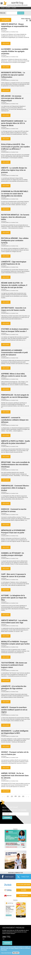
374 (19, 796)
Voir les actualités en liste (27, 20)
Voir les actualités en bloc (30, 20)
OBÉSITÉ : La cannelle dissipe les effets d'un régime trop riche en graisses (14, 170)
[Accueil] (5, 3)
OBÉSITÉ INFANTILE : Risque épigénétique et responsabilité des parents (14, 26)
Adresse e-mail (6, 811)
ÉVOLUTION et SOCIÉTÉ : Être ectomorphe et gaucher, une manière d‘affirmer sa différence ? (15, 146)
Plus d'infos (4, 950)
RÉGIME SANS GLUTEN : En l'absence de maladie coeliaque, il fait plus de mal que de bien (14, 285)
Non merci (16, 952)
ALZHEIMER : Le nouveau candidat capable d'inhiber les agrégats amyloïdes (14, 51)
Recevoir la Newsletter (15, 872)
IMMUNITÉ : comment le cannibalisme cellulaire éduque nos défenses (14, 420)
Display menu (2, 3)
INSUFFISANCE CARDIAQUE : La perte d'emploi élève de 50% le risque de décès (13, 123)
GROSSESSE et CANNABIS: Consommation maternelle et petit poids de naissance (14, 352)
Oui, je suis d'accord (6, 953)
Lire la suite (6, 43)
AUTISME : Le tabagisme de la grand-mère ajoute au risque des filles (13, 597)
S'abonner (7, 817)
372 (12, 796)
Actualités (8, 7)
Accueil (2, 7)
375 (23, 796)
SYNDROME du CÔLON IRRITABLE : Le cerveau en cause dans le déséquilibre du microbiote (15, 193)
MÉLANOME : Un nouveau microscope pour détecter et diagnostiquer (12, 98)
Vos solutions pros (23, 895)
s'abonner (7, 943)
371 (8, 796)
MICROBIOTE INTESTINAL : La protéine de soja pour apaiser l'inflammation (13, 75)
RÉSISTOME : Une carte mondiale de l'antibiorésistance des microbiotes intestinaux (15, 464)
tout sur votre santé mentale (23, 884)
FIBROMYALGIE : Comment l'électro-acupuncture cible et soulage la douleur (15, 488)
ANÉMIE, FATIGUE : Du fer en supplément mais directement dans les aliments (15, 775)
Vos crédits (23, 890)
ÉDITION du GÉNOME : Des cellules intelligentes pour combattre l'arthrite (14, 240)
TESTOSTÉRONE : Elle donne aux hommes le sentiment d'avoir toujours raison (14, 665)
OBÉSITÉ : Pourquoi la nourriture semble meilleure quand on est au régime (14, 709)
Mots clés (2, 13)
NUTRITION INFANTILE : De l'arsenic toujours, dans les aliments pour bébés (15, 217)
